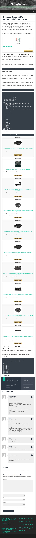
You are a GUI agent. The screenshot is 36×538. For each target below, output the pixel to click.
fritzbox (23, 520)
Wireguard (21, 530)
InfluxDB (22, 521)
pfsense (31, 522)
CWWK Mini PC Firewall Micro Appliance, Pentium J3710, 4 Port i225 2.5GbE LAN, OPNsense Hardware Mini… (17, 190)
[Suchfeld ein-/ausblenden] (34, 11)
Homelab (32, 520)
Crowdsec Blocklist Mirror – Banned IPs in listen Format (15, 18)
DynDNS (32, 518)
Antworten (31, 391)
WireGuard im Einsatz (7, 46)
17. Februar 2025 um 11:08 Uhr (13, 455)
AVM (19, 518)
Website (4, 502)
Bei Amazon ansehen (29, 50)
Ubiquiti (31, 527)
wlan (24, 530)
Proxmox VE (26, 524)
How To (20, 521)
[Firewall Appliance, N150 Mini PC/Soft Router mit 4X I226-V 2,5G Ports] (18, 167)
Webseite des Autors (9, 387)
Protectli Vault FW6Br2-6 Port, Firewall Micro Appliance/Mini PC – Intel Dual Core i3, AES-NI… (18, 295)
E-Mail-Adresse (5, 497)
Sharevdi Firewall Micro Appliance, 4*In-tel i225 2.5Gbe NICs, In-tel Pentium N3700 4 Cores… (18, 253)
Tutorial (28, 527)
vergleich (26, 528)
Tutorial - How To (26, 380)
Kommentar (5, 479)
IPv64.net (27, 521)
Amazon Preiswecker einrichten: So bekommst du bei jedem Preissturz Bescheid (8, 525)
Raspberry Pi (32, 524)
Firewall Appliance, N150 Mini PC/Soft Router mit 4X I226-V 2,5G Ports (18, 169)
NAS (19, 522)
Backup (21, 518)
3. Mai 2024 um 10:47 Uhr (12, 439)
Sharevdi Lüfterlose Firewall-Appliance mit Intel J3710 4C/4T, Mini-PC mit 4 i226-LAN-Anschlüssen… (18, 232)
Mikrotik (32, 521)
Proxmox (21, 524)
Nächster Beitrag (26, 387)
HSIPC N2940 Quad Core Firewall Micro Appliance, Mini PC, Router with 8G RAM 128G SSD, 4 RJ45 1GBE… (18, 316)
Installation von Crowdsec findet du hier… (10, 61)
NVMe (24, 522)
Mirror (31, 382)
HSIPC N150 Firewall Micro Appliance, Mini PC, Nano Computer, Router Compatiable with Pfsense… (18, 274)
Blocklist (25, 382)
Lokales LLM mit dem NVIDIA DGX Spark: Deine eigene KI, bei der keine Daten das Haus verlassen (9, 519)
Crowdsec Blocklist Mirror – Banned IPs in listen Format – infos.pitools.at (16, 470)
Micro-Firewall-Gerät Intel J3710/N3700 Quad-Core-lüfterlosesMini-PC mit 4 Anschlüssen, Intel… (18, 149)
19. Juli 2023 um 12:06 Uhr (13, 397)
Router (20, 525)
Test (23, 527)
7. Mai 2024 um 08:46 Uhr (12, 447)
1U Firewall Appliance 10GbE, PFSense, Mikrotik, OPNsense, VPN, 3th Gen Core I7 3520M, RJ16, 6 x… (18, 337)
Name (4, 493)
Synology (20, 527)
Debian (24, 518)
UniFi (23, 528)
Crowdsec (28, 382)
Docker (28, 518)
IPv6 (24, 521)
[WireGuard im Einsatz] (18, 41)
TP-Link (25, 527)
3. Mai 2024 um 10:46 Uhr (12, 419)
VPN (30, 528)
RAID (28, 524)
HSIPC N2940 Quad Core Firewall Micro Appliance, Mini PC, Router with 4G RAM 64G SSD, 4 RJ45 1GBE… (18, 211)
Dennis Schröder (18, 4)
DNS (26, 518)
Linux (29, 521)
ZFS (26, 530)
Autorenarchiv (7, 387)
